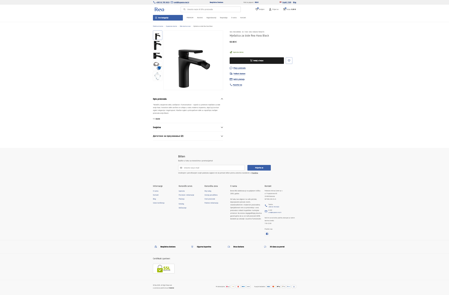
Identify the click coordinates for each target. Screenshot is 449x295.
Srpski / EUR (286, 2)
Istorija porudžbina (211, 195)
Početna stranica (158, 26)
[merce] (171, 288)
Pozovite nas (237, 85)
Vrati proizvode (210, 199)
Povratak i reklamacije (186, 195)
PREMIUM (190, 18)
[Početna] (159, 9)
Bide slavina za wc (185, 26)
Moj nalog (208, 191)
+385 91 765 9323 (163, 2)
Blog (294, 2)
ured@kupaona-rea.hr (181, 2)
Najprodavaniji (211, 18)
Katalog (181, 204)
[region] (157, 60)
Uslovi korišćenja (158, 203)
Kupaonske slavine (171, 26)
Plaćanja (181, 199)
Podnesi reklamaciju (211, 203)
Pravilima (255, 173)
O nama (234, 18)
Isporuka (182, 191)
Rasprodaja (223, 18)
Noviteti (200, 18)
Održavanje (182, 208)
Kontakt (243, 18)
